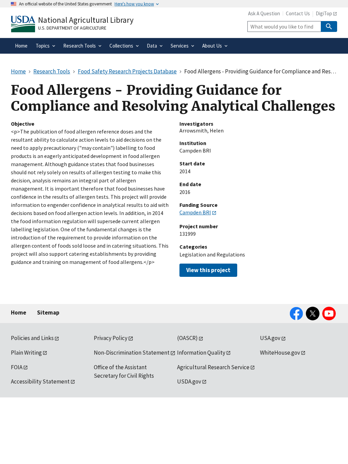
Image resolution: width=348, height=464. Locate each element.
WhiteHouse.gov (280, 352)
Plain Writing (26, 352)
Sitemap (48, 312)
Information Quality (201, 352)
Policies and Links (32, 338)
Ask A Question (264, 13)
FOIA (16, 367)
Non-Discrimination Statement (132, 352)
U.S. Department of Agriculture (72, 28)
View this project (208, 270)
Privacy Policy (110, 338)
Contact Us (298, 13)
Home (18, 312)
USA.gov (270, 338)
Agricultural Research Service (213, 367)
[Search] (329, 26)
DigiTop (324, 13)
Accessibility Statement (40, 381)
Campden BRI (195, 212)
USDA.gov (189, 381)
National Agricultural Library (86, 20)
